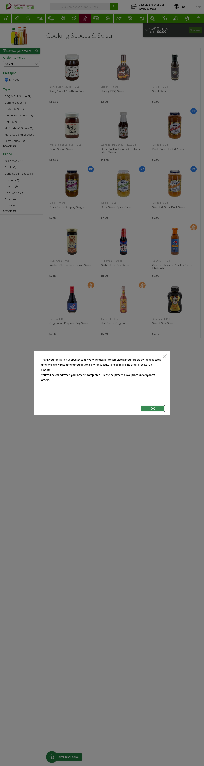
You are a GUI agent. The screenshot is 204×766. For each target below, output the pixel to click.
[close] (165, 356)
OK (152, 408)
